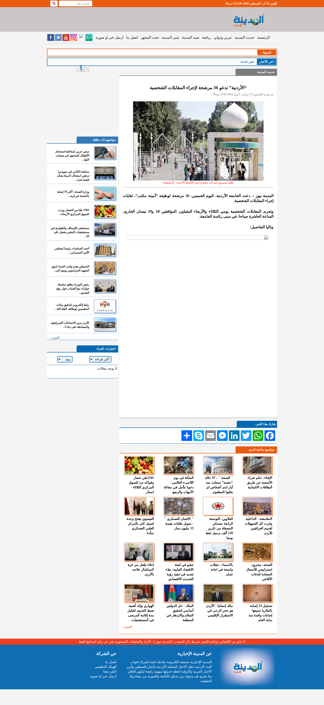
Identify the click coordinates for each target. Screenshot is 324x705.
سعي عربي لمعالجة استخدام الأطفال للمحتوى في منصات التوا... (72, 155)
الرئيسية (263, 37)
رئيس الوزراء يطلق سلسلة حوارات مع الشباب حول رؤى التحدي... (72, 288)
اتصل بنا (132, 37)
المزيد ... (127, 626)
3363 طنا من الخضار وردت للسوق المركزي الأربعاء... (73, 212)
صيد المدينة (190, 37)
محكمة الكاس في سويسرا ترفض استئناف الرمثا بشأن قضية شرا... (73, 175)
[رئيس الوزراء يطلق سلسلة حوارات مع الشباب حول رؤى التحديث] (105, 286)
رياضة (206, 37)
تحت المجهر (150, 37)
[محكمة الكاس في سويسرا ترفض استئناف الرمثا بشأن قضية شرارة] (105, 173)
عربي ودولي (223, 37)
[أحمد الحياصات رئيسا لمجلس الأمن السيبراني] (105, 249)
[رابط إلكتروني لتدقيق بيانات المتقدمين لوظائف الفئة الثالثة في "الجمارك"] (105, 306)
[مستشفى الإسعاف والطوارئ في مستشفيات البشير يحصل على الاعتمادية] (105, 229)
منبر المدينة (170, 37)
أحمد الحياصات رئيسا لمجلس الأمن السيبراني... (72, 250)
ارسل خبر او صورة (109, 37)
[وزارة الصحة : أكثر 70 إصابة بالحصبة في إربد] (105, 193)
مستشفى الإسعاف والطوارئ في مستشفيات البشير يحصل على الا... (70, 232)
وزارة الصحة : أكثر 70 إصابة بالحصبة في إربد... (73, 193)
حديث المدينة (245, 37)
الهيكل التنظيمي (105, 666)
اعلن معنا (109, 671)
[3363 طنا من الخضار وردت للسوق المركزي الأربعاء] (105, 211)
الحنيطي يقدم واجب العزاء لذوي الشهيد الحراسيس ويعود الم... (70, 268)
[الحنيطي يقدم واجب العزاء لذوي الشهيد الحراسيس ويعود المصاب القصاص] (105, 268)
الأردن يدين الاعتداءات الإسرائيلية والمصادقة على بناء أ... (70, 325)
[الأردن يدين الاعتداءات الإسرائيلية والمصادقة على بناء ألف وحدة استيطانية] (105, 324)
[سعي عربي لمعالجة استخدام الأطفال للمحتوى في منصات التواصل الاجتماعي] (105, 153)
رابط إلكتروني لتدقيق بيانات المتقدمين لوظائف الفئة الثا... (72, 307)
